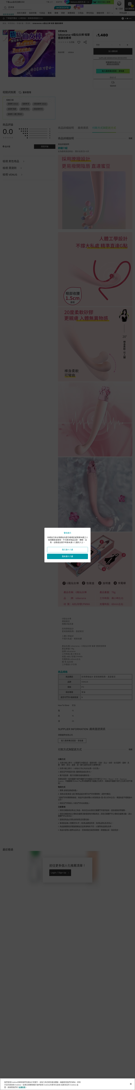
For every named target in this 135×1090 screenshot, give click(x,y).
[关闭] (131, 1084)
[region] (67, 1084)
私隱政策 (22, 1087)
